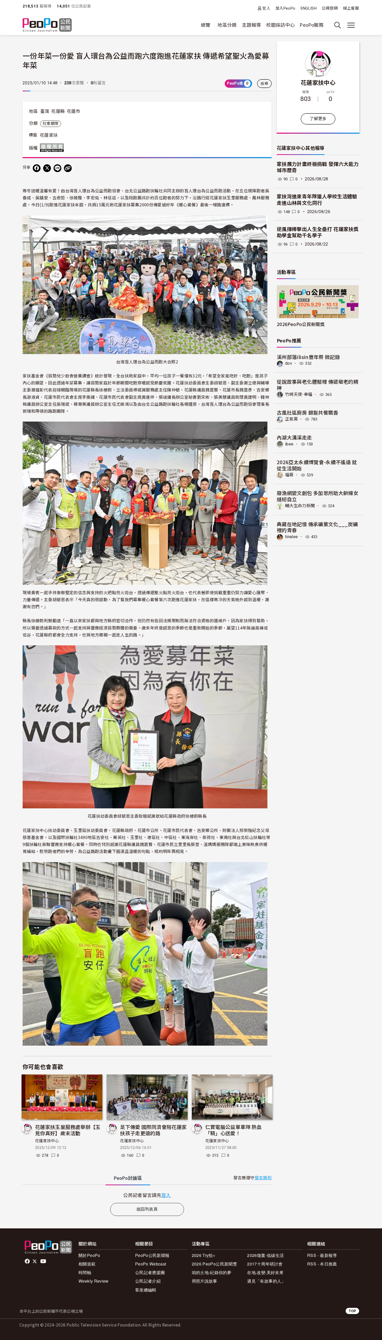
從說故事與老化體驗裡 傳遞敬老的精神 (317, 384)
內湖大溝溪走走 (294, 437)
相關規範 (86, 1264)
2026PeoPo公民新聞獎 (301, 324)
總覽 (205, 25)
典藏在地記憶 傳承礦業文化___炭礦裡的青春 (317, 527)
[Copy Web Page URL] (68, 168)
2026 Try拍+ (203, 1255)
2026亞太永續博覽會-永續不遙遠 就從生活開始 (317, 465)
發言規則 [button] (263, 1177)
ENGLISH (309, 8)
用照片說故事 (204, 1281)
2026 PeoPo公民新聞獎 (214, 1264)
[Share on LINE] (57, 168)
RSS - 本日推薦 (322, 1264)
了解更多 (317, 118)
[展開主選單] (351, 25)
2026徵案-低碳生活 (265, 1255)
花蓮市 (73, 111)
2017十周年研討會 (264, 1264)
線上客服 (351, 8)
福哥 (289, 474)
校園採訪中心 (280, 25)
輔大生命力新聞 (300, 505)
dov (288, 363)
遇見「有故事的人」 (266, 1281)
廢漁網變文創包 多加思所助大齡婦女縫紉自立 (317, 496)
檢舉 (264, 84)
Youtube (43, 1261)
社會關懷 (50, 123)
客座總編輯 (145, 1290)
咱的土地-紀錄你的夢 (212, 1272)
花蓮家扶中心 (47, 1141)
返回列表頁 (147, 1209)
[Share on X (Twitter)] (47, 168)
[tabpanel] (147, 1195)
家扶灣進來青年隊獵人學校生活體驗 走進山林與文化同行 (317, 200)
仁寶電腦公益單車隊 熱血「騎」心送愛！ (233, 1129)
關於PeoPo (89, 1255)
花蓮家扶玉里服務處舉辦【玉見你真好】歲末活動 (68, 1129)
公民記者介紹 (148, 1281)
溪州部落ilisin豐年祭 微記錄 (308, 356)
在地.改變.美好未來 (265, 1272)
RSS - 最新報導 (322, 1255)
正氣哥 (291, 419)
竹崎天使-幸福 (298, 394)
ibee (289, 444)
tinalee (291, 536)
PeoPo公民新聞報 (152, 1255)
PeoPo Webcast (150, 1264)
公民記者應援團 (150, 1272)
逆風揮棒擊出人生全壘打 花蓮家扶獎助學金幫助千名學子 (318, 232)
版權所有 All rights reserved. (53, 148)
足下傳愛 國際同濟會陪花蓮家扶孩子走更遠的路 (153, 1129)
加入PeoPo (285, 8)
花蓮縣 (58, 111)
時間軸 (84, 1272)
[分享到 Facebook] (37, 168)
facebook (28, 1261)
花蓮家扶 (49, 135)
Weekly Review (93, 1281)
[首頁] (47, 25)
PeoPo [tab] (128, 1178)
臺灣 (44, 111)
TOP (352, 1310)
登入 (266, 8)
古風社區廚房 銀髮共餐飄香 (307, 412)
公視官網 (330, 8)
